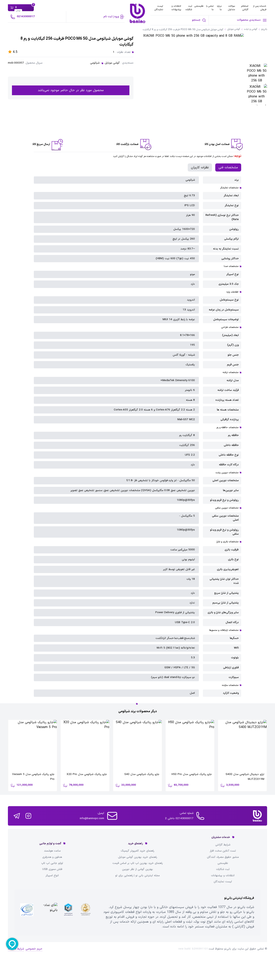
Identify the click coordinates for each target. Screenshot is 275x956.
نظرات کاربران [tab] (200, 167)
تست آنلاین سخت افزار (223, 851)
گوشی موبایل (112, 63)
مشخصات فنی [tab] (228, 167)
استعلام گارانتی (244, 7)
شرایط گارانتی (222, 845)
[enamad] (48, 912)
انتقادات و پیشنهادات (176, 7)
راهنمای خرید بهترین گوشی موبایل (137, 857)
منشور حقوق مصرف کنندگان (223, 857)
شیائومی (94, 63)
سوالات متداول (231, 7)
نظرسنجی (198, 6)
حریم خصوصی (34, 949)
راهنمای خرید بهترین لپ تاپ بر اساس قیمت (137, 863)
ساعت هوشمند (52, 851)
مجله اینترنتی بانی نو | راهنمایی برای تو (137, 876)
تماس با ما (209, 7)
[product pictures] (256, 74)
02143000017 (26, 16)
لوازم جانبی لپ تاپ (52, 863)
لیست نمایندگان (159, 7)
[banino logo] (257, 816)
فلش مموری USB (52, 869)
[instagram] (28, 815)
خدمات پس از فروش (259, 7)
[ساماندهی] (85, 912)
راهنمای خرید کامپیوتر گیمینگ (137, 851)
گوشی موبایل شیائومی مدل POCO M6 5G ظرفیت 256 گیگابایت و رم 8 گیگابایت (183, 29)
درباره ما (219, 7)
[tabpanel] (137, 436)
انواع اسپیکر (52, 876)
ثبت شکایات (188, 7)
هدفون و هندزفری (52, 857)
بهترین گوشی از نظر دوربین (137, 869)
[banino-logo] (137, 13)
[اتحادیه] (68, 912)
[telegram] (16, 815)
